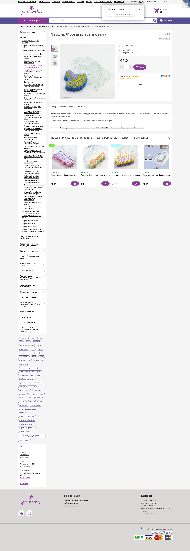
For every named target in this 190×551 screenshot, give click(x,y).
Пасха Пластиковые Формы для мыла (34, 147)
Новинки (89, 1)
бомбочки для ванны (26, 379)
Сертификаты (119, 1)
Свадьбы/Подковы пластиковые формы (31, 181)
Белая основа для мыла (28, 368)
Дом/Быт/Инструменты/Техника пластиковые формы (33, 71)
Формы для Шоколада (30, 221)
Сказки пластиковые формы (34, 185)
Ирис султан (24, 455)
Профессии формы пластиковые (31, 162)
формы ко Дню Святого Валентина (31, 436)
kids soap (22, 353)
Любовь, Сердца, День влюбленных (32, 107)
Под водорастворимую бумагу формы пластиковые (34, 151)
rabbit (42, 357)
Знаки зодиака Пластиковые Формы (34, 98)
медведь (31, 394)
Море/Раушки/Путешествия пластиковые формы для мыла (34, 117)
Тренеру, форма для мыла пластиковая (98, 175)
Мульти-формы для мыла (33, 126)
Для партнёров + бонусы (103, 1)
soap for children (25, 360)
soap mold (37, 360)
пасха (41, 401)
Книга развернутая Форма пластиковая (159, 175)
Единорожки (28, 82)
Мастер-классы (44, 1)
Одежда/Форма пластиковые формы (31, 142)
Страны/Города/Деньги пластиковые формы (32, 193)
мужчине (22, 398)
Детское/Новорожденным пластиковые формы (34, 66)
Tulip (27, 342)
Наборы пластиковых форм (34, 54)
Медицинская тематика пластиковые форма (32, 112)
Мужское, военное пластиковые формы (31, 122)
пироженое (23, 405)
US (169, 2)
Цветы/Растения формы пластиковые (33, 207)
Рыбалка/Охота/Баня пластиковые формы (31, 177)
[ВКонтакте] (162, 76)
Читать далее (25, 457)
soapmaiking (23, 364)
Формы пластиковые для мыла (33, 50)
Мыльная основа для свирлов (30, 372)
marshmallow (23, 357)
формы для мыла (25, 424)
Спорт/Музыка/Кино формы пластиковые (34, 188)
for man (40, 349)
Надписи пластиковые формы (32, 134)
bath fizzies (23, 345)
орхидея (32, 401)
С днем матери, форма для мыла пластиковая (70, 175)
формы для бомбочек (27, 420)
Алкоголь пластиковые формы (32, 57)
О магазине (56, 1)
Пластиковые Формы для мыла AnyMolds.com (127, 128)
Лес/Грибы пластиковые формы (33, 103)
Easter (41, 338)
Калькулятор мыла (71, 506)
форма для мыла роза (27, 416)
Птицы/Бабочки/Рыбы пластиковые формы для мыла (33, 167)
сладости (22, 413)
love (30, 353)
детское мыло (24, 390)
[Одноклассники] (165, 76)
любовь (22, 394)
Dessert (32, 338)
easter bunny (23, 349)
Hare (20, 342)
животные (37, 390)
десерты (32, 386)
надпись (22, 401)
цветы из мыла (24, 440)
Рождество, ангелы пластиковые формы (31, 172)
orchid (34, 357)
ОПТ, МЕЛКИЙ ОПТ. (103, 128)
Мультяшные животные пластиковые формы (33, 129)
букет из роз (23, 383)
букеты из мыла (37, 383)
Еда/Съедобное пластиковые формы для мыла (33, 77)
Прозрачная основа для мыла (29, 375)
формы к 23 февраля (26, 428)
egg (33, 349)
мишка (41, 394)
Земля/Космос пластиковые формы (34, 94)
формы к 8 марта (25, 431)
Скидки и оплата (68, 1)
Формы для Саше (28, 223)
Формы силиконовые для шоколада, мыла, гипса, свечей (33, 230)
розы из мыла (36, 405)
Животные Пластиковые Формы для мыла (33, 90)
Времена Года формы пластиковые (32, 62)
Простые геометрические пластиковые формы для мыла (33, 156)
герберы (22, 386)
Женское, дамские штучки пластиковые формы (33, 85)
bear (32, 345)
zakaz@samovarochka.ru (162, 508)
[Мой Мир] (169, 76)
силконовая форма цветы (28, 409)
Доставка (80, 1)
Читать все (24, 484)
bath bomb (36, 342)
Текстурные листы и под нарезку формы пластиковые (33, 198)
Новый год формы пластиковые (30, 138)
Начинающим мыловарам (27, 1)
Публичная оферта (71, 503)
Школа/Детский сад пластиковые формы (31, 212)
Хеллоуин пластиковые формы (32, 203)
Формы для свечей (29, 226)
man (37, 353)
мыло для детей (35, 398)
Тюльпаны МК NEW (27, 464)
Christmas (22, 338)
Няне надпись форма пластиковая (126, 175)
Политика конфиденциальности (76, 500)
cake (39, 345)
